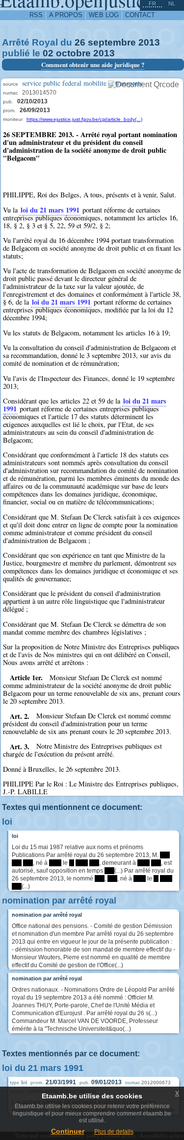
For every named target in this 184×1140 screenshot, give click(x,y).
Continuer (67, 1131)
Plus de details (113, 1131)
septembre (112, 42)
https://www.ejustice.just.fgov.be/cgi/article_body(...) (84, 119)
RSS (36, 15)
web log (104, 15)
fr (152, 3)
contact (140, 15)
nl (171, 3)
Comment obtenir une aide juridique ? (92, 64)
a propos (65, 15)
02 (48, 53)
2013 (149, 42)
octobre (73, 53)
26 (80, 42)
